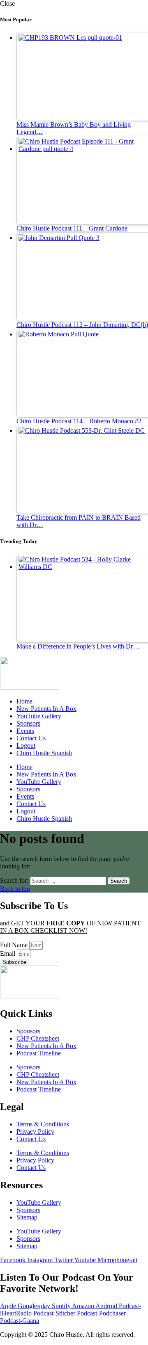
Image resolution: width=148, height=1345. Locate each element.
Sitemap (26, 1217)
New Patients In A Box (46, 708)
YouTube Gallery (38, 715)
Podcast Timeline (38, 1053)
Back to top (15, 888)
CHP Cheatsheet (37, 1038)
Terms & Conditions (42, 1124)
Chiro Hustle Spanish (44, 752)
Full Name (14, 944)
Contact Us (31, 738)
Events (25, 730)
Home (24, 701)
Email (8, 953)
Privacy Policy (35, 1131)
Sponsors (28, 723)
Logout (25, 745)
